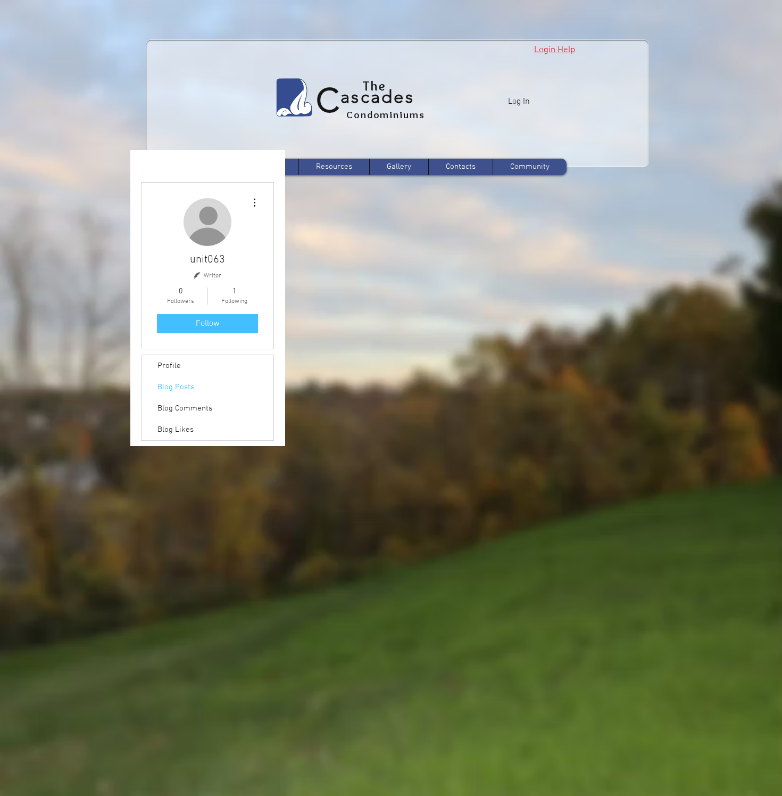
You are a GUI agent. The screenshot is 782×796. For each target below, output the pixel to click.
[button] (554, 50)
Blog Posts (175, 387)
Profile (169, 366)
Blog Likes (175, 429)
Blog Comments (184, 408)
